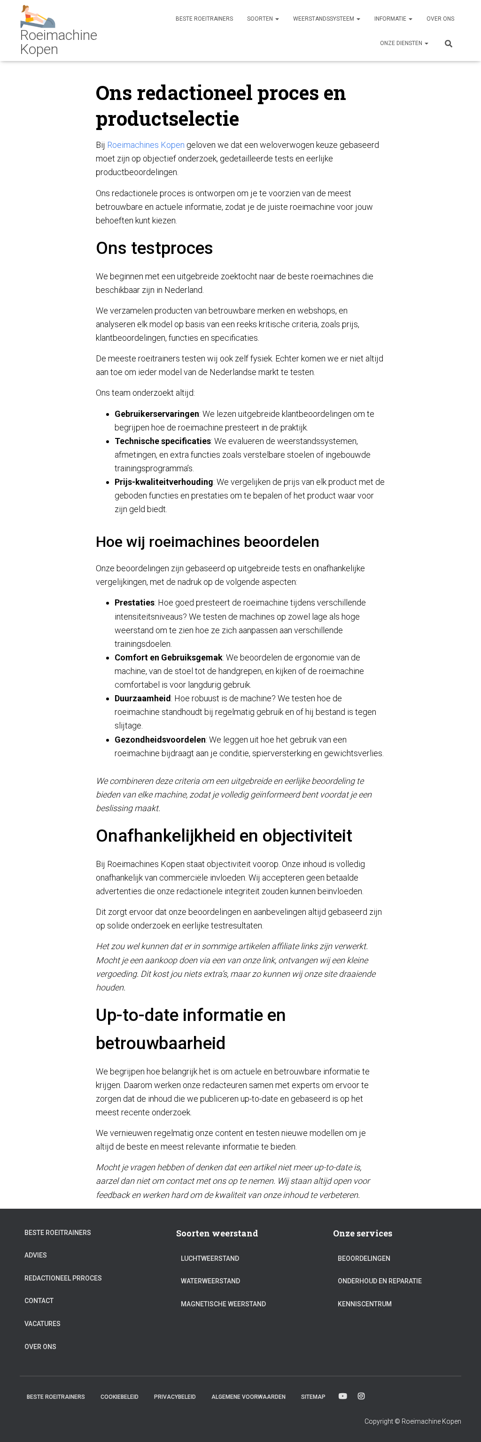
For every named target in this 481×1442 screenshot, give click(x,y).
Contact (39, 1300)
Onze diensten (402, 43)
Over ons (440, 18)
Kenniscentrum (365, 1304)
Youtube (343, 1396)
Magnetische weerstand (223, 1304)
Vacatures (42, 1323)
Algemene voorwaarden (248, 1397)
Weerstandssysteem (324, 18)
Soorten (260, 18)
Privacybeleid (175, 1397)
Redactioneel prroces (63, 1278)
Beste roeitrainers (204, 18)
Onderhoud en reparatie (380, 1281)
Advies (35, 1255)
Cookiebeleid (120, 1397)
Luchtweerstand (210, 1258)
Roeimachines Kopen (146, 145)
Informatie (391, 18)
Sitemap (313, 1397)
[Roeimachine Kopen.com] (75, 30)
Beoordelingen (364, 1258)
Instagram (361, 1396)
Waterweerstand (210, 1281)
